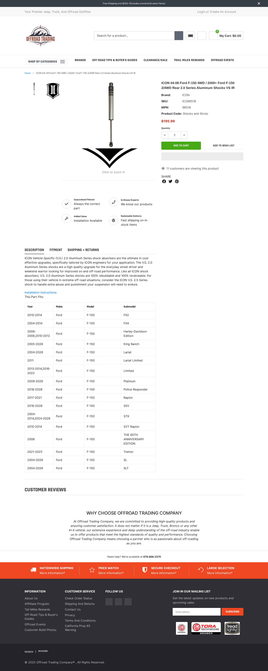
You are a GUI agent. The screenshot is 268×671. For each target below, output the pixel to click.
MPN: (165, 107)
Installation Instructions (41, 292)
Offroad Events (222, 60)
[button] (202, 156)
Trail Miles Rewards (189, 60)
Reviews (43, 651)
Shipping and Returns (80, 604)
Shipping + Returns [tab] (83, 250)
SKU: (164, 101)
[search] (178, 35)
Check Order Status (78, 598)
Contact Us (73, 609)
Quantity (165, 128)
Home (28, 73)
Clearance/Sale (156, 60)
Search (29, 652)
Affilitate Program (37, 604)
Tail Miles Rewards (37, 609)
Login (201, 11)
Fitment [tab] (56, 250)
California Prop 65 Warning (77, 628)
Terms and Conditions (80, 620)
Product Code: (171, 113)
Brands (80, 60)
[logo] (41, 36)
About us (31, 598)
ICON (186, 95)
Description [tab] (34, 250)
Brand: (166, 95)
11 (167, 168)
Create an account (223, 11)
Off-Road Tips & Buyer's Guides (114, 60)
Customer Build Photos (40, 630)
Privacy (70, 615)
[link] (201, 35)
